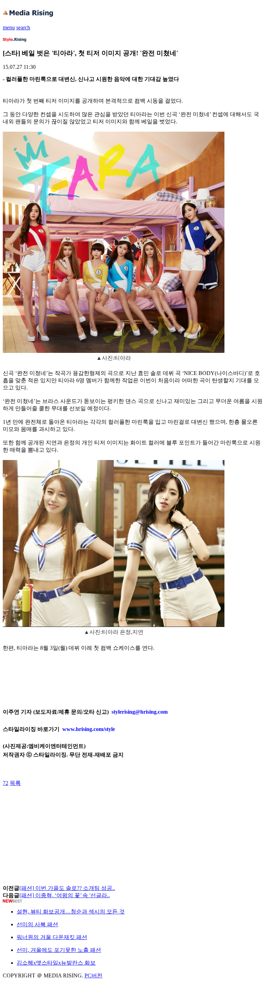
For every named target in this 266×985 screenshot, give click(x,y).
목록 (15, 783)
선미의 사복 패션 (37, 924)
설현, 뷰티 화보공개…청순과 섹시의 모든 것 (71, 911)
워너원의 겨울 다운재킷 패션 (52, 937)
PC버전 (94, 975)
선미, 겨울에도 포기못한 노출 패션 (59, 950)
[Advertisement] (58, 802)
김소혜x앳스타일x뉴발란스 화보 (56, 963)
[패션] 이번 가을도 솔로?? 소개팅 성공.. (67, 888)
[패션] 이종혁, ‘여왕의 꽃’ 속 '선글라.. (64, 895)
